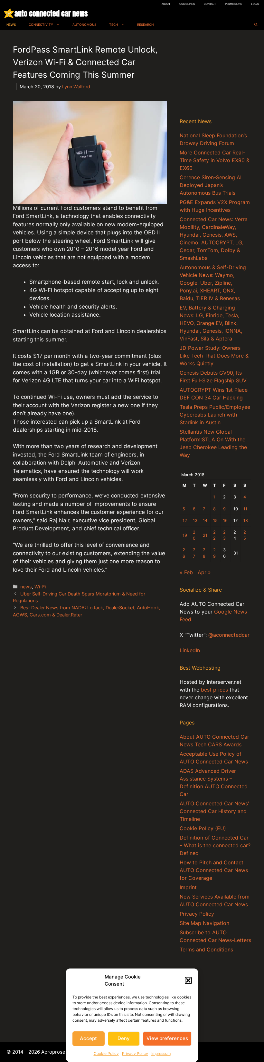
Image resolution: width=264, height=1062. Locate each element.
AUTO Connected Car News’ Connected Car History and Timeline (214, 811)
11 (245, 508)
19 (185, 535)
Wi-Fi (40, 586)
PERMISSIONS (233, 3)
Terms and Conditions (206, 949)
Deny (124, 1038)
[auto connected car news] (8, 13)
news (26, 586)
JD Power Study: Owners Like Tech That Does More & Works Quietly (214, 356)
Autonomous (84, 24)
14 (205, 520)
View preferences (167, 1038)
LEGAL (255, 3)
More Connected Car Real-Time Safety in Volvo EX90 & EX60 (215, 160)
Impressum (161, 1053)
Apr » (204, 572)
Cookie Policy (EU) (203, 828)
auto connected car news (51, 13)
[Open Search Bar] (256, 24)
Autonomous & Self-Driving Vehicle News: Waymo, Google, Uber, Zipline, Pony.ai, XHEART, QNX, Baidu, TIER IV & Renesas (213, 282)
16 (225, 520)
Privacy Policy (135, 1053)
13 (195, 520)
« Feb (186, 572)
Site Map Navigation (204, 923)
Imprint (188, 887)
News (11, 24)
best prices (214, 689)
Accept (88, 1038)
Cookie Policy (106, 1053)
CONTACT (210, 3)
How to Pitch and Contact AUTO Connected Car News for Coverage (214, 870)
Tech (113, 24)
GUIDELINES (187, 3)
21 (205, 535)
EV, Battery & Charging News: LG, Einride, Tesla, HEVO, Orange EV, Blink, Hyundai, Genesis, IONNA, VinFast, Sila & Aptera (211, 323)
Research (145, 24)
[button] (188, 980)
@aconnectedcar (229, 635)
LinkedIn (190, 650)
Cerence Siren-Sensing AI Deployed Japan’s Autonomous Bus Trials (210, 185)
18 (245, 520)
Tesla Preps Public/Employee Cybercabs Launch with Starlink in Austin (215, 415)
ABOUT (166, 3)
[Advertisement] (215, 75)
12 (185, 520)
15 (215, 520)
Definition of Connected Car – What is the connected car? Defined (215, 845)
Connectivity (41, 24)
